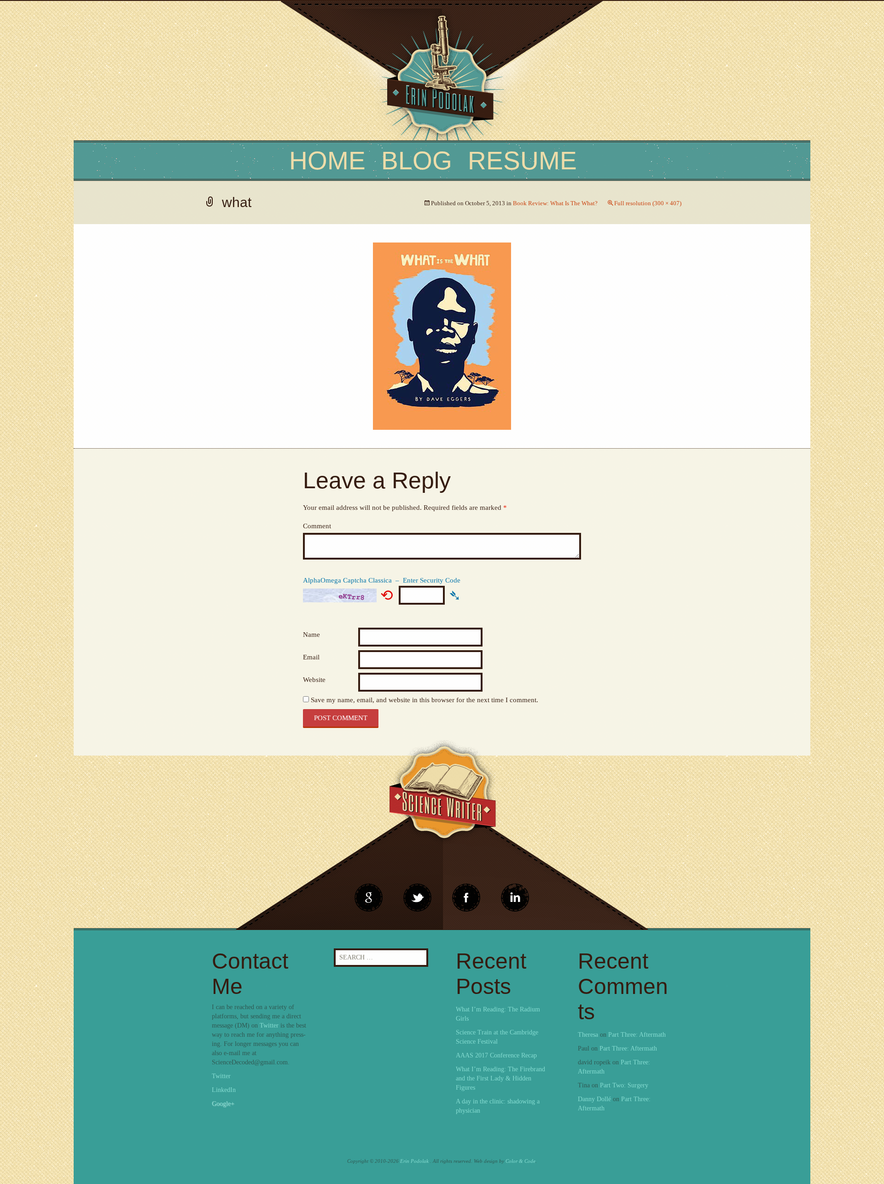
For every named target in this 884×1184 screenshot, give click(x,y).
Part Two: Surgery (624, 1085)
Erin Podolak (414, 1161)
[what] (442, 335)
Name (311, 634)
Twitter (269, 1025)
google (369, 898)
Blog (416, 160)
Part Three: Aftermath (637, 1034)
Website (314, 679)
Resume (522, 160)
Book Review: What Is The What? (555, 203)
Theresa (588, 1034)
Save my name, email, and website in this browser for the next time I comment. (424, 700)
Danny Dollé (594, 1099)
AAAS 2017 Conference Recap (496, 1055)
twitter (417, 898)
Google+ (223, 1103)
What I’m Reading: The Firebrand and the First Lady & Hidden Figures (500, 1078)
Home (327, 160)
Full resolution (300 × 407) (647, 203)
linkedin (466, 898)
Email (311, 657)
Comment (317, 526)
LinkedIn (224, 1089)
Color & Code (520, 1161)
